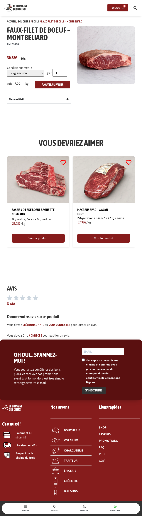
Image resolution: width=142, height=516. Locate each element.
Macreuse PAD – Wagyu (92, 209)
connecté (35, 335)
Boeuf (36, 21)
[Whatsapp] (115, 506)
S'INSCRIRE (93, 390)
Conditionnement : (19, 67)
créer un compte (33, 324)
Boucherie (24, 21)
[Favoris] (54, 506)
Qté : (49, 73)
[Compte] (84, 506)
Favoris (55, 510)
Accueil (11, 21)
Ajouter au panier (52, 84)
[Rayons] (25, 506)
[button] (135, 8)
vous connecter (59, 324)
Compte (84, 510)
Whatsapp (115, 510)
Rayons (25, 510)
